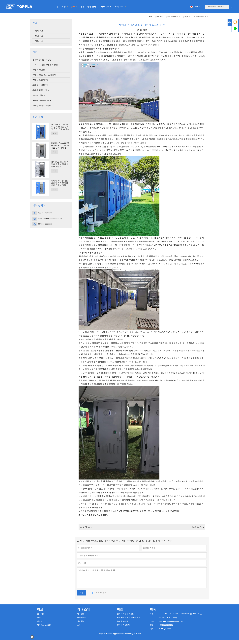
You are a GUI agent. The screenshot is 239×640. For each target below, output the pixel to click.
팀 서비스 (41, 614)
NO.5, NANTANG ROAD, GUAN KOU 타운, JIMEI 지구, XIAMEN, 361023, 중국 (180, 615)
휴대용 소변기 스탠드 (41, 100)
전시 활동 (81, 621)
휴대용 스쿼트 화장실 (41, 105)
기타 (54, 133)
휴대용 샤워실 (38, 70)
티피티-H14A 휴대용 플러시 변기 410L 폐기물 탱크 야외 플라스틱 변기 (60, 145)
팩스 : (152, 629)
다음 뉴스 (198, 527)
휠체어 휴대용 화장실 (41, 60)
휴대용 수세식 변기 (40, 85)
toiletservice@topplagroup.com (50, 218)
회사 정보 (81, 614)
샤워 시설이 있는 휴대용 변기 (128, 617)
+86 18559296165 (45, 213)
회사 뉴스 (39, 31)
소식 (79, 625)
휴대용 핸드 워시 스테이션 (44, 75)
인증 (39, 617)
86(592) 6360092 (45, 224)
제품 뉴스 (39, 41)
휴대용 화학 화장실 (40, 90)
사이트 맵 (41, 621)
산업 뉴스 (165, 16)
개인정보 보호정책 (44, 625)
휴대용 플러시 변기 (40, 80)
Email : (152, 621)
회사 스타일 (81, 617)
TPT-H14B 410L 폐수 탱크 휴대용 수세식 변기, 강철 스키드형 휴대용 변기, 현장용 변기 (60, 126)
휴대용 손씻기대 (123, 625)
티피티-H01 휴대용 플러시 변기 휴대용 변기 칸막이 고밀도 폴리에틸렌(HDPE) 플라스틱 (59, 183)
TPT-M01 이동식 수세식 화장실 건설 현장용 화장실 (59, 164)
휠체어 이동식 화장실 (125, 614)
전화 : (152, 625)
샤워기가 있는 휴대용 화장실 (45, 65)
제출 (81, 593)
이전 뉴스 (86, 527)
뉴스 (157, 16)
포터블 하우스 (38, 95)
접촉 (153, 609)
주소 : (152, 614)
